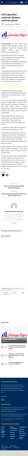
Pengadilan (22, 435)
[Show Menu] (2, 2)
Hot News (12, 436)
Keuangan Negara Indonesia (13, 24)
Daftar (2, 436)
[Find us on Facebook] (2, 399)
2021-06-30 (5, 341)
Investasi (21, 429)
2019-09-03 (5, 26)
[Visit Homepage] (11, 2)
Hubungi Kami (17, 447)
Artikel (3, 427)
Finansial (12, 434)
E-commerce (13, 430)
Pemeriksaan (22, 433)
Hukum (12, 438)
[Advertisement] (14, 8)
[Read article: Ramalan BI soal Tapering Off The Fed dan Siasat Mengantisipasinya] (14, 335)
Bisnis (2, 429)
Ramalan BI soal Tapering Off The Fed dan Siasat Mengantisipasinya (13, 338)
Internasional (22, 427)
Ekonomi (12, 432)
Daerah (3, 434)
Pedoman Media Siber (6, 447)
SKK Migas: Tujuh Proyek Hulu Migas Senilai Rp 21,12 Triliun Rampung (16, 355)
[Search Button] (26, 2)
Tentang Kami (4, 446)
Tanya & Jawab (21, 438)
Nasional (21, 431)
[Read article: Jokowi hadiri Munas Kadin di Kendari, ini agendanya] (4, 364)
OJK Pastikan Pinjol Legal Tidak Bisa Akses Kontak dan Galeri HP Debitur (17, 347)
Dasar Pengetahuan (13, 427)
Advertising (3, 449)
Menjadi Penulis (13, 446)
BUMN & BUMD (3, 432)
